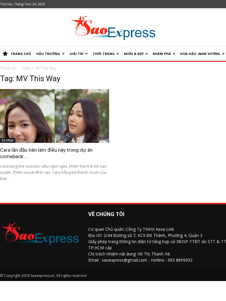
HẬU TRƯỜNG (48, 53)
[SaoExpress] (113, 27)
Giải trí (76, 53)
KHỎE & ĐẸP (134, 53)
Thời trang (104, 53)
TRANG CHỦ (21, 53)
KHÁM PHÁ (162, 53)
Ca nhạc (8, 140)
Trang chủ (8, 68)
